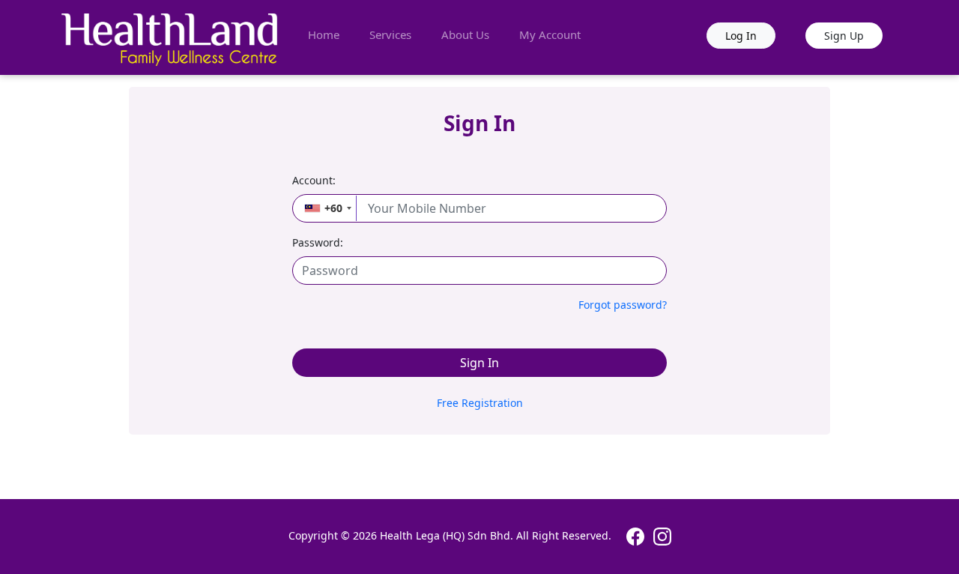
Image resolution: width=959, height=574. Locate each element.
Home (323, 34)
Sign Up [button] (844, 35)
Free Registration (480, 403)
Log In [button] (741, 35)
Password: (317, 242)
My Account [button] (550, 34)
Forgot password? (622, 304)
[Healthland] (171, 38)
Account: (314, 180)
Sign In (479, 362)
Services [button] (390, 34)
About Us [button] (465, 34)
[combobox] (325, 208)
